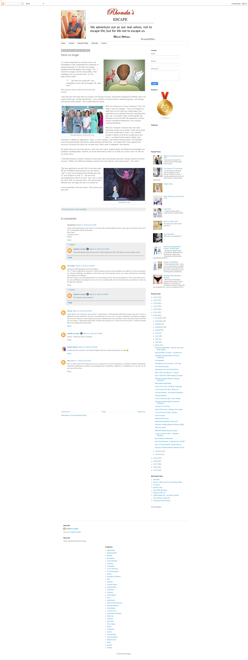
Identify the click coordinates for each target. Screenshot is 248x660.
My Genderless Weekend (164, 438)
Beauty (109, 555)
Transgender (111, 634)
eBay (109, 642)
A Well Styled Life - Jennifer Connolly (166, 495)
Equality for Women (114, 576)
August (158, 330)
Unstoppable (159, 360)
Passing (110, 619)
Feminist (110, 592)
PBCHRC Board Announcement (166, 431)
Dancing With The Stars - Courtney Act (168, 353)
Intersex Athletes (113, 605)
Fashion (110, 582)
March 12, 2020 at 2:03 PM (82, 311)
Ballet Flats (111, 550)
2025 (155, 300)
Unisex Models (112, 637)
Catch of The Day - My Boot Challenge (168, 386)
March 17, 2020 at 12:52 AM (81, 361)
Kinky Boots (111, 608)
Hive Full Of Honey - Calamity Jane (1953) (170, 441)
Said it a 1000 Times (171, 221)
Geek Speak (111, 595)
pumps (109, 648)
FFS (108, 579)
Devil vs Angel (160, 415)
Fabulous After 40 (159, 493)
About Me (94, 43)
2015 (155, 470)
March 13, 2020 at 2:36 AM (87, 347)
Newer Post (66, 412)
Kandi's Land (157, 487)
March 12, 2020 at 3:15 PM (92, 333)
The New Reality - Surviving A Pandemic (169, 392)
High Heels (111, 600)
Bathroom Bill (112, 553)
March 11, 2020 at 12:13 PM (99, 249)
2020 (155, 315)
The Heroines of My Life (161, 498)
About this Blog (83, 43)
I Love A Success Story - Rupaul (166, 412)
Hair (108, 598)
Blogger (128, 654)
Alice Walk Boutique (160, 490)
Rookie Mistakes (161, 395)
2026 (155, 297)
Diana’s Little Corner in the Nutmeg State (167, 482)
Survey (104, 43)
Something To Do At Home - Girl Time (168, 363)
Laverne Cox (111, 611)
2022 (155, 309)
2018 (155, 461)
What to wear (111, 640)
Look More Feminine (114, 613)
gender (109, 645)
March (157, 345)
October (158, 324)
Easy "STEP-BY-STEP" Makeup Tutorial (169, 375)
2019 (155, 458)
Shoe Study (111, 624)
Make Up (110, 616)
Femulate (156, 480)
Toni (68, 361)
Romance (110, 621)
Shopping (110, 629)
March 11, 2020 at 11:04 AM (86, 225)
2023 (155, 306)
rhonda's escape (79, 249)
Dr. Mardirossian (113, 571)
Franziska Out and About (161, 501)
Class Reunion (112, 561)
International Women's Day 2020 (166, 421)
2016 (155, 467)
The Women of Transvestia (173, 168)
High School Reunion (114, 603)
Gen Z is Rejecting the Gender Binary (168, 444)
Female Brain (112, 587)
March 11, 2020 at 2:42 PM (85, 266)
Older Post (141, 412)
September (159, 327)
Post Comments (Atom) (79, 415)
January (158, 454)
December (159, 318)
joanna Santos (72, 347)
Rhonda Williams (156, 507)
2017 (155, 464)
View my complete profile (72, 532)
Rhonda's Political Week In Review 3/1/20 (169, 447)
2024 (155, 303)
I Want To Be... (169, 184)
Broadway (110, 558)
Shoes (109, 627)
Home (63, 43)
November (159, 321)
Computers (111, 566)
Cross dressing (112, 569)
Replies (72, 245)
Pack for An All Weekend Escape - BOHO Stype (172, 247)
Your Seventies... (169, 234)
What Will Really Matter (163, 383)
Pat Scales (71, 266)
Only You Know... (161, 427)
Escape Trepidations (171, 262)
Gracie (69, 311)
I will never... (168, 209)
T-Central (156, 485)
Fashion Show (112, 584)
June (157, 336)
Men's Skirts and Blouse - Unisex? (167, 373)
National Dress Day (162, 418)
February (158, 451)
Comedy (110, 563)
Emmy (109, 574)
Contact (71, 43)
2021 (155, 312)
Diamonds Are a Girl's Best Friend (167, 369)
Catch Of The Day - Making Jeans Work (169, 409)
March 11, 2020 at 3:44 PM (99, 294)
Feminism (110, 590)
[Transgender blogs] (165, 119)
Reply (69, 240)
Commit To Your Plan (162, 406)
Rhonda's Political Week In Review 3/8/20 (169, 424)
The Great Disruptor (162, 366)
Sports (109, 632)
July (156, 333)
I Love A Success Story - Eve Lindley (167, 398)
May (157, 339)
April (157, 342)
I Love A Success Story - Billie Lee (167, 389)
